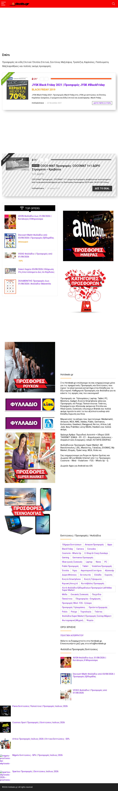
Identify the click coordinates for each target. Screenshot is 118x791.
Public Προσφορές (70, 566)
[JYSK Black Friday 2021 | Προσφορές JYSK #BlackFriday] (17, 77)
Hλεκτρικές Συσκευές (72, 562)
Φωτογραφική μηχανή (72, 620)
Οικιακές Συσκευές (80, 594)
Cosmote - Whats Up (71, 553)
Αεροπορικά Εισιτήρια (91, 570)
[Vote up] (46, 79)
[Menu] (3, 4)
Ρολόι (64, 612)
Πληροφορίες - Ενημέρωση (88, 599)
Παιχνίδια (96, 594)
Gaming (65, 557)
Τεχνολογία (85, 612)
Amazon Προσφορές (94, 544)
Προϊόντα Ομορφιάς (98, 607)
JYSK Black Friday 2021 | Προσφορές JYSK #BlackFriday (68, 85)
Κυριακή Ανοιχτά (70, 583)
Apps (109, 544)
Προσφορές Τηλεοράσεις (73, 607)
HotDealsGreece (38, 103)
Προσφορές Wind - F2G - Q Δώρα (77, 603)
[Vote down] (42, 79)
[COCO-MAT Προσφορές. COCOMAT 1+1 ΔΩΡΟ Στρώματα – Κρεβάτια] (17, 158)
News (98, 562)
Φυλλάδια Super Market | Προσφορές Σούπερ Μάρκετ (87, 616)
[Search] (113, 4)
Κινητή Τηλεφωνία (93, 579)
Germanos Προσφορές (83, 557)
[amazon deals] (88, 236)
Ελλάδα (97, 575)
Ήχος (74, 570)
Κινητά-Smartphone (71, 579)
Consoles (91, 549)
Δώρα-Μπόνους (69, 575)
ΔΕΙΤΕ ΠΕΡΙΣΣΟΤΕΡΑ (102, 103)
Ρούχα (74, 612)
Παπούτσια (67, 599)
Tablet (85, 566)
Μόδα (64, 594)
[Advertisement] (59, 29)
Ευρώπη (108, 575)
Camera (80, 549)
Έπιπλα (65, 570)
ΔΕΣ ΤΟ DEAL (102, 188)
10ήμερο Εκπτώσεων (71, 544)
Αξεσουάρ (109, 570)
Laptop (89, 562)
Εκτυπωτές (85, 575)
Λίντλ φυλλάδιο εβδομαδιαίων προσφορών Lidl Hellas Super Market (87, 589)
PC (105, 562)
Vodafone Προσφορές (102, 566)
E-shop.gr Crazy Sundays (96, 553)
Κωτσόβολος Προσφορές (92, 583)
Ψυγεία (90, 620)
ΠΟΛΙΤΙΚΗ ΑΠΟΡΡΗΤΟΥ (71, 635)
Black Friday (67, 549)
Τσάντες (98, 612)
